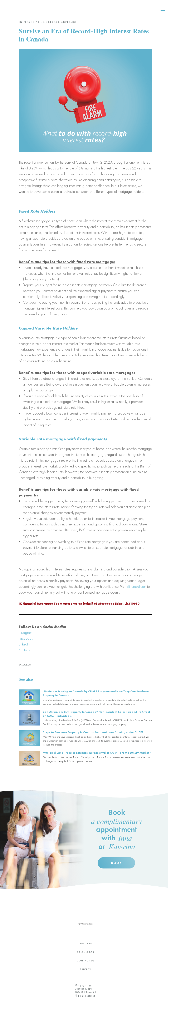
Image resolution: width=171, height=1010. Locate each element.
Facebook (26, 638)
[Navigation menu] (163, 9)
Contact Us (85, 960)
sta (23, 632)
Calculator (85, 952)
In (20, 632)
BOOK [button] (116, 863)
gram (28, 632)
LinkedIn (24, 644)
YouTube (24, 650)
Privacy (85, 969)
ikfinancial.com (136, 586)
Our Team (86, 943)
